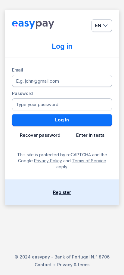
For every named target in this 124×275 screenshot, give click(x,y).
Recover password (40, 135)
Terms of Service (89, 160)
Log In (62, 120)
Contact (43, 264)
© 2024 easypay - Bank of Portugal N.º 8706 (62, 256)
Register (62, 192)
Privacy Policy (48, 160)
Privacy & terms (73, 264)
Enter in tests (90, 135)
